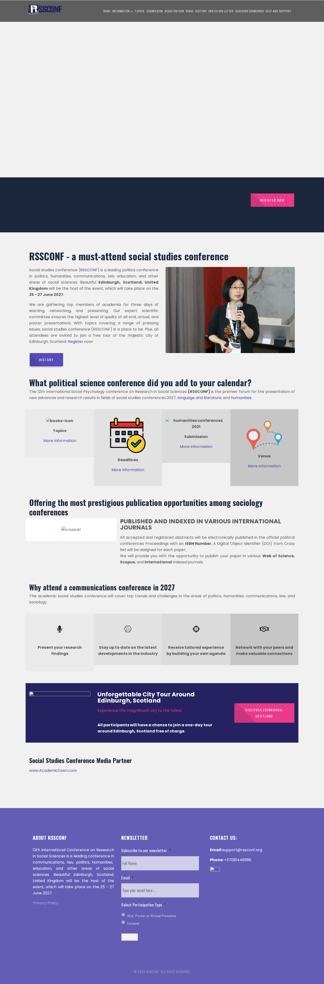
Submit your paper (31, 118)
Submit (129, 937)
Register (75, 341)
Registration (174, 11)
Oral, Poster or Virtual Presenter (151, 915)
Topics (140, 11)
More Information (59, 440)
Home (106, 11)
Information (121, 11)
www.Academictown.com (53, 770)
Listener (133, 923)
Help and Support (279, 11)
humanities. (241, 397)
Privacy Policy (45, 903)
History (201, 11)
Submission (155, 11)
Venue (190, 11)
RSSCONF (88, 270)
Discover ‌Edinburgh (250, 11)
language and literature (199, 397)
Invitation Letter (220, 11)
